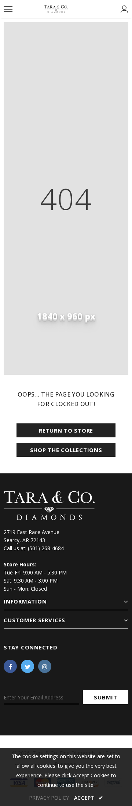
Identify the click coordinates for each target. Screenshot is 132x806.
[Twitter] (27, 666)
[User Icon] (124, 9)
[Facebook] (10, 666)
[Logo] (56, 8)
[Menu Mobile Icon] (8, 9)
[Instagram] (44, 666)
